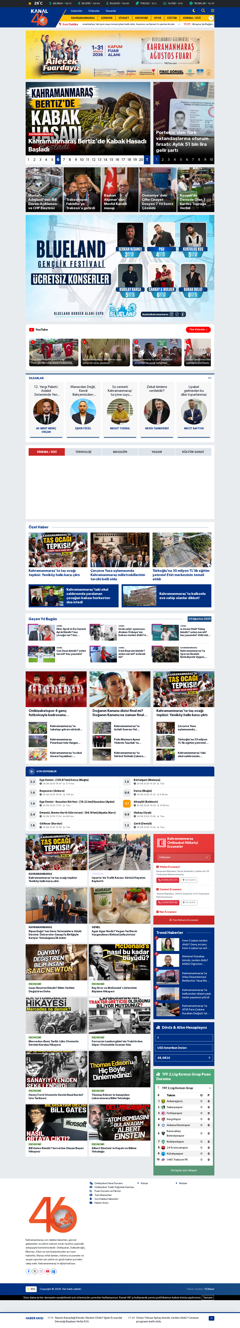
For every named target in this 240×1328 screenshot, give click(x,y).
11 (87, 160)
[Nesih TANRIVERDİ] (157, 411)
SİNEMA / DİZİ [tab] (47, 451)
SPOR (157, 18)
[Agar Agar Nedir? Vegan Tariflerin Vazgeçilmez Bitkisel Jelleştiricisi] (119, 905)
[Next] (54, 1271)
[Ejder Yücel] (83, 411)
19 (135, 160)
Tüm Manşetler (103, 1195)
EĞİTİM (172, 18)
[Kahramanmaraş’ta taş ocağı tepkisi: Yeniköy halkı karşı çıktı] (56, 852)
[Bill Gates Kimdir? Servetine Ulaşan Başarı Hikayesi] (56, 1122)
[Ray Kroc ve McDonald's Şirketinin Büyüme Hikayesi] (119, 962)
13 (99, 160)
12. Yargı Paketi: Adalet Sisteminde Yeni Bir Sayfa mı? (46, 391)
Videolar (94, 11)
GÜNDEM (106, 18)
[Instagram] (41, 1271)
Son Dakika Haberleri (106, 1199)
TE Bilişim (209, 1289)
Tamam (208, 1297)
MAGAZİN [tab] (120, 451)
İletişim (183, 1183)
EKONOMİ (141, 18)
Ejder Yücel (83, 428)
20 (141, 160)
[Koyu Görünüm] (194, 11)
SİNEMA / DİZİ (192, 18)
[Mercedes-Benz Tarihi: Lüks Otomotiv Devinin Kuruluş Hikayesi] (56, 1016)
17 (123, 160)
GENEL (96, 927)
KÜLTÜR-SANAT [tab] (193, 451)
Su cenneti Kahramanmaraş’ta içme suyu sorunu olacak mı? (120, 391)
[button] (211, 18)
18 (129, 160)
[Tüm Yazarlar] (209, 378)
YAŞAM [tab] (157, 451)
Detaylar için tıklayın (184, 1170)
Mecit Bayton (194, 428)
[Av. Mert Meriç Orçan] (46, 411)
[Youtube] (47, 1271)
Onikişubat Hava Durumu (109, 1183)
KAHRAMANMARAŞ (83, 18)
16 (117, 160)
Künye (144, 1183)
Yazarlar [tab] (36, 378)
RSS (32, 1289)
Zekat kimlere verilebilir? (157, 389)
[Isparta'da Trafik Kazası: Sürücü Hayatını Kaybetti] (119, 852)
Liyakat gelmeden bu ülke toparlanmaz (194, 390)
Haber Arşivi (101, 1202)
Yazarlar (111, 11)
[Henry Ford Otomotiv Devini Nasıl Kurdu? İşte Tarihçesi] (56, 1069)
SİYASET (124, 18)
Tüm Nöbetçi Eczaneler (185, 920)
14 (105, 160)
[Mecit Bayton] (194, 411)
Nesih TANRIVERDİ (157, 428)
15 (111, 160)
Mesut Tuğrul (120, 428)
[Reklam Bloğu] (120, 54)
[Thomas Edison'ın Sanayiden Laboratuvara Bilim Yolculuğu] (119, 1069)
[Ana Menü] (211, 11)
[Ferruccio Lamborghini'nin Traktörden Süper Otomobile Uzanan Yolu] (119, 1016)
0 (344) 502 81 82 (169, 903)
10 (82, 160)
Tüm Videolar (197, 329)
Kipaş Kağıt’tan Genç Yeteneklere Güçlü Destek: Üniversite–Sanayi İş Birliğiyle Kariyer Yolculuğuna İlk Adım (55, 934)
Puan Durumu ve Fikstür (108, 1191)
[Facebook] (28, 1271)
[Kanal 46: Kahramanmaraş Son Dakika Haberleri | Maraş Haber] (39, 17)
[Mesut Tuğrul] (120, 411)
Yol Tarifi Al (190, 880)
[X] (35, 1271)
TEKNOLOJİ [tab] (83, 451)
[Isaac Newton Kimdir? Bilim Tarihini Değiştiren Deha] (56, 962)
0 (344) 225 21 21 (169, 880)
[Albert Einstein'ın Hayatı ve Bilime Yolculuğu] (119, 1122)
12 (93, 160)
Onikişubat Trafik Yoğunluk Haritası (114, 1187)
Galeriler (76, 11)
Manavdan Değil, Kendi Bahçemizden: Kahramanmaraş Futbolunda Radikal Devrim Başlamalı (83, 391)
